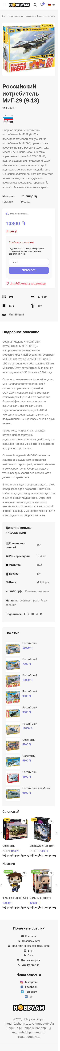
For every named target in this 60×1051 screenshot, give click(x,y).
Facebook (31, 986)
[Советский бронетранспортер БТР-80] (15, 830)
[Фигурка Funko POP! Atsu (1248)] (15, 882)
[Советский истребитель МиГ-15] (13, 745)
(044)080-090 (31, 965)
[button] (5, 49)
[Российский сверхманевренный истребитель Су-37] (13, 665)
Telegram (31, 991)
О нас (31, 955)
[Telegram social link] (41, 614)
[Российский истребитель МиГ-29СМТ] (13, 729)
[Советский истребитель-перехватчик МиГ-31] (13, 762)
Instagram (31, 982)
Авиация (30, 16)
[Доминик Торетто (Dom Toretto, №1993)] (42, 882)
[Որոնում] (35, 5)
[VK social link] (37, 614)
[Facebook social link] (24, 614)
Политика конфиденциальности (31, 945)
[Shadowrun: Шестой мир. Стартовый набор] (42, 830)
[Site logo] (19, 4)
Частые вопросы (31, 960)
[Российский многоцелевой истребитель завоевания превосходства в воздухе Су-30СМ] (13, 649)
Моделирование (15, 16)
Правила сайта (31, 941)
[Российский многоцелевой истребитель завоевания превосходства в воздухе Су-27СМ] (13, 681)
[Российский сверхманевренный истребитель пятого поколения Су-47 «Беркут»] (13, 713)
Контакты (30, 936)
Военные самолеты (46, 16)
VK (31, 996)
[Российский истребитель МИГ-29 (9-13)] (13, 778)
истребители (23, 600)
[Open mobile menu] (4, 5)
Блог (30, 950)
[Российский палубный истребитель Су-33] (13, 794)
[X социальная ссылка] (28, 614)
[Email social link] (33, 614)
